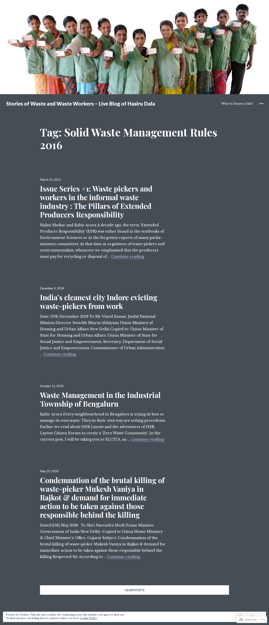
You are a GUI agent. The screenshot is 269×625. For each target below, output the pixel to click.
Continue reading (127, 256)
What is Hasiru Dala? (237, 103)
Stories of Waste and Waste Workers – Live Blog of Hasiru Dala (80, 103)
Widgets (261, 106)
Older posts (134, 590)
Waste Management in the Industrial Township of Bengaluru (100, 399)
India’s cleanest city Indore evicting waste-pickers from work (98, 301)
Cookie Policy (88, 618)
